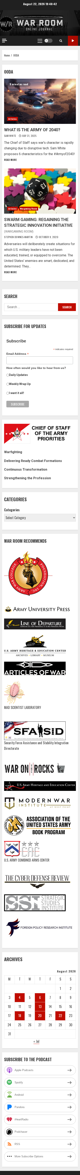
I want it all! (16, 393)
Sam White (10, 135)
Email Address (17, 354)
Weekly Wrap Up (20, 384)
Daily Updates (18, 375)
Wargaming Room (28, 208)
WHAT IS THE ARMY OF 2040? (40, 101)
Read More (10, 159)
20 (40, 1015)
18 (19, 1015)
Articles (12, 118)
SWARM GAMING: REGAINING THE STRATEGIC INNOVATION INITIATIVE (40, 191)
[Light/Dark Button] (48, 41)
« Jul (36, 1041)
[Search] (60, 41)
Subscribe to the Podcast (73, 41)
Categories (12, 509)
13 (40, 1006)
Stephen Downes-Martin (18, 237)
